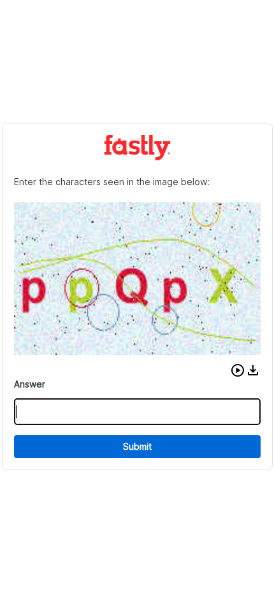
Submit (137, 446)
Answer (29, 384)
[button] (237, 370)
